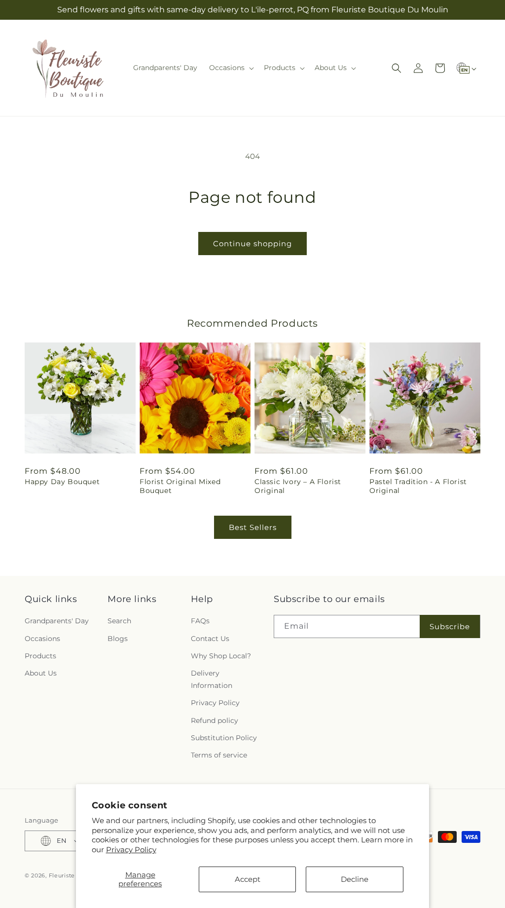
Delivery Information (211, 679)
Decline (354, 879)
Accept (247, 879)
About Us (41, 673)
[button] (230, 67)
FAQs (200, 620)
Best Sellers (253, 527)
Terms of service (219, 755)
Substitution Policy (224, 737)
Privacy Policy (131, 849)
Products (40, 655)
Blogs (118, 638)
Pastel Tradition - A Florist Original (418, 486)
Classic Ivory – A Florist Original (297, 486)
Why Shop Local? (221, 655)
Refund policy (214, 720)
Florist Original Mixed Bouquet (180, 486)
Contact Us (210, 638)
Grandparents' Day (57, 620)
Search (119, 620)
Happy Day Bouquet (62, 481)
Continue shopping (252, 243)
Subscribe (450, 626)
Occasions (42, 638)
